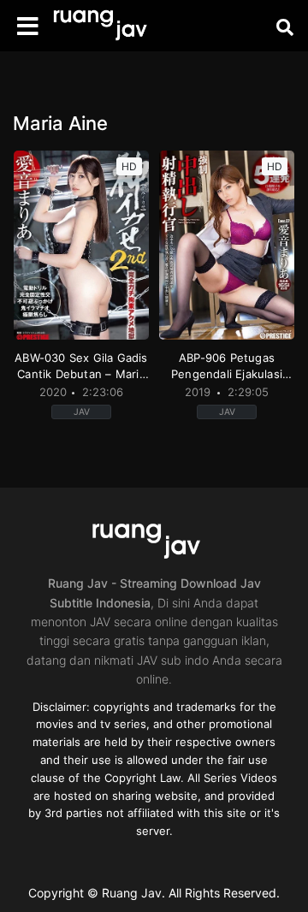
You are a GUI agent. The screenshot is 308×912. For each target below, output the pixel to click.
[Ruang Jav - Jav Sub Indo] (107, 26)
